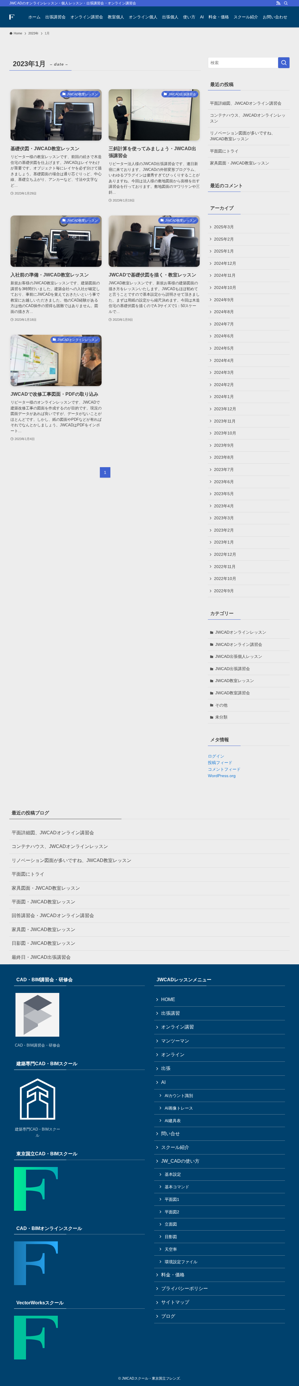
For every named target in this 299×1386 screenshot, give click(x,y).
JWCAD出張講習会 (232, 668)
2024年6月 (224, 336)
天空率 (171, 1249)
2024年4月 (224, 360)
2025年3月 (224, 227)
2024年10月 (225, 287)
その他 (221, 705)
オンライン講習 (177, 1026)
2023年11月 (225, 421)
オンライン (173, 1054)
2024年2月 (224, 384)
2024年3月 (224, 372)
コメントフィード (224, 769)
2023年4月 (224, 506)
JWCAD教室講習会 (232, 693)
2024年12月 (225, 263)
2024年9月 (224, 299)
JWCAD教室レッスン (234, 680)
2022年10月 (225, 578)
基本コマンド (177, 1187)
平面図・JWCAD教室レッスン (43, 901)
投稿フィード (220, 762)
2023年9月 (224, 445)
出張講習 (170, 1013)
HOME (168, 999)
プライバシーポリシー (184, 1288)
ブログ (168, 1316)
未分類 (221, 717)
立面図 (171, 1224)
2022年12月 (225, 554)
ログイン (216, 756)
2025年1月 (224, 251)
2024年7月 (224, 324)
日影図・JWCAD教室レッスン (43, 943)
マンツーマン (175, 1040)
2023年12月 (225, 408)
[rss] (278, 3)
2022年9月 (224, 590)
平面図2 (172, 1212)
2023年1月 (224, 542)
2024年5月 (224, 348)
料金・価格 (173, 1274)
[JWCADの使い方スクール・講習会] (11, 17)
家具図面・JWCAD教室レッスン (239, 163)
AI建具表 (173, 1120)
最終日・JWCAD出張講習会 (41, 957)
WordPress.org (222, 775)
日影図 (171, 1236)
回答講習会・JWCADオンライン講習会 (53, 915)
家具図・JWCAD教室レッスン (43, 929)
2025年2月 (224, 239)
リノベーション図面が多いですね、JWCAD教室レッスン (242, 136)
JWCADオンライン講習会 (238, 644)
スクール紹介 (175, 1147)
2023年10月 (225, 433)
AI (163, 1082)
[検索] (286, 3)
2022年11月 (225, 566)
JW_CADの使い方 (180, 1161)
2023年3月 (224, 518)
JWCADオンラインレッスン (240, 632)
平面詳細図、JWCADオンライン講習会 (245, 103)
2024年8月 (224, 311)
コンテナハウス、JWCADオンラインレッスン (248, 118)
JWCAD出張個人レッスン (238, 656)
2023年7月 (224, 469)
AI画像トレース (179, 1108)
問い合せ (170, 1133)
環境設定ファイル (181, 1261)
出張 (166, 1068)
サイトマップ (175, 1302)
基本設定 (173, 1174)
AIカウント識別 (179, 1095)
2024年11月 (225, 275)
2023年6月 (224, 481)
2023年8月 (224, 457)
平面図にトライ (224, 151)
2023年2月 (224, 530)
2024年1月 (224, 396)
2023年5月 (224, 493)
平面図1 (172, 1199)
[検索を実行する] (284, 62)
